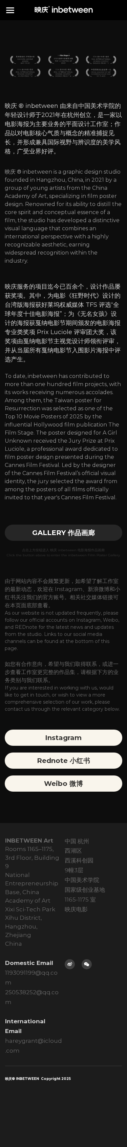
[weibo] (70, 964)
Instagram (63, 738)
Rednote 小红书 (63, 761)
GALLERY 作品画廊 (63, 533)
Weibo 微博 (63, 784)
